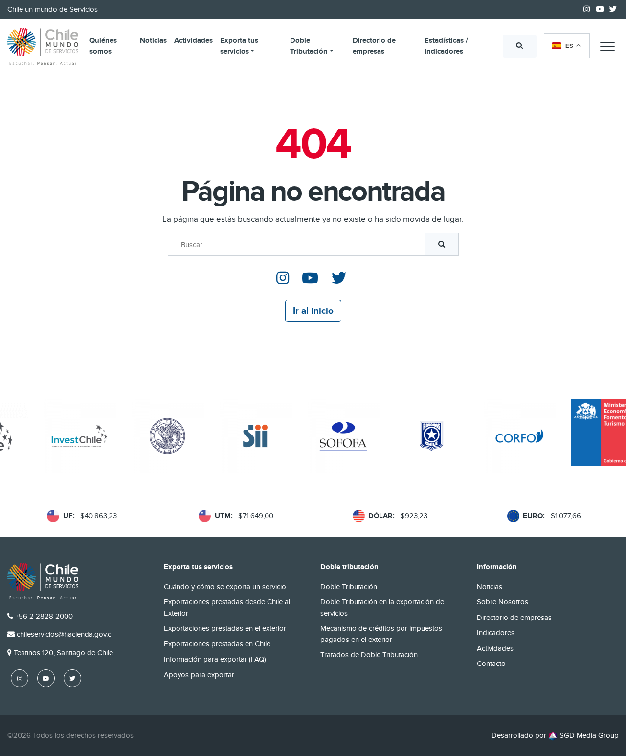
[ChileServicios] (42, 581)
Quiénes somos (103, 46)
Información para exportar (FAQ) (215, 659)
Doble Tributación (309, 46)
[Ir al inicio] (42, 46)
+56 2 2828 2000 (44, 616)
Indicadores (495, 632)
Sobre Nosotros (502, 601)
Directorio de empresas (374, 46)
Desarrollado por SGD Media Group (555, 735)
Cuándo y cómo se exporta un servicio (225, 586)
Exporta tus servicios (239, 46)
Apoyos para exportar (199, 674)
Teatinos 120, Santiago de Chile (63, 652)
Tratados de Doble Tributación (369, 654)
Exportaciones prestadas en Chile (217, 644)
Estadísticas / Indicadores (446, 46)
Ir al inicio (313, 311)
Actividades (193, 40)
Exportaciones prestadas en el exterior (225, 628)
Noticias (153, 40)
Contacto (491, 663)
